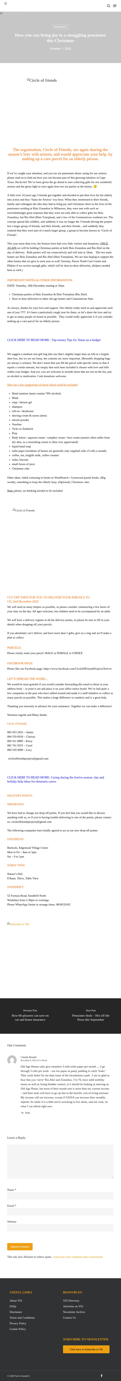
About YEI (16, 1300)
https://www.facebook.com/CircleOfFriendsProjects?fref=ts (78, 668)
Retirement (60, 26)
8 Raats (12, 878)
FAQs (13, 1306)
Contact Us (69, 1317)
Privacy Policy (18, 1323)
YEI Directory (71, 1300)
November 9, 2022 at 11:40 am (34, 1060)
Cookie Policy (18, 1329)
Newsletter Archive (74, 1312)
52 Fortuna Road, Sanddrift (23, 895)
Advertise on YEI (73, 1306)
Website (11, 1221)
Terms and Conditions (22, 1317)
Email (11, 1205)
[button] (115, 5)
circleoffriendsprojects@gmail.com (28, 758)
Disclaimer (16, 1312)
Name (11, 1189)
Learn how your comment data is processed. (78, 1256)
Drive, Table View (27, 878)
